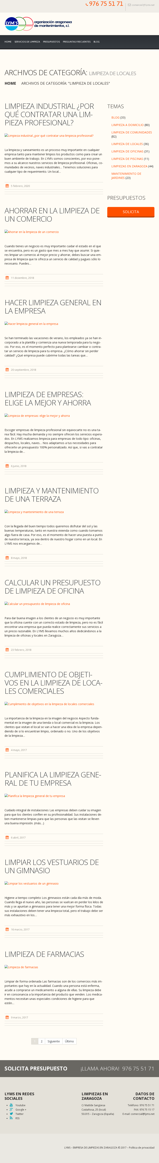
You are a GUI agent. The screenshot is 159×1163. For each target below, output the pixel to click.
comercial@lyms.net (143, 5)
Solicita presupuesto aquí (131, 212)
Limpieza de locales (127, 144)
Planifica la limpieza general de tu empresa (53, 779)
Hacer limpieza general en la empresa (53, 306)
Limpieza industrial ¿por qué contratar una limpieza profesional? (49, 114)
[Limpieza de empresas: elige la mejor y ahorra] (54, 415)
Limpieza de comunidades (131, 132)
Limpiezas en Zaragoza (129, 166)
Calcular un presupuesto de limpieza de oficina (52, 586)
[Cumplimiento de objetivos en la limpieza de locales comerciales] (54, 703)
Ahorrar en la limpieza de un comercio (52, 215)
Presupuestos (51, 41)
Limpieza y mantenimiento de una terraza (52, 495)
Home (8, 41)
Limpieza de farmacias (44, 954)
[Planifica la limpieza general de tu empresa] (54, 795)
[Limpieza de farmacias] (54, 967)
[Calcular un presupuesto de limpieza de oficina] (54, 603)
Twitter (19, 1114)
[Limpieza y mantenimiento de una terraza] (54, 511)
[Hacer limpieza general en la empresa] (54, 323)
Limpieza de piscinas (127, 159)
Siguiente (54, 1041)
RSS (17, 1118)
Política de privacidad (141, 1147)
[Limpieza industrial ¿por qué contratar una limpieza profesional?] (54, 135)
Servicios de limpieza (27, 41)
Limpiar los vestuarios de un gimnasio (52, 866)
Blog (97, 41)
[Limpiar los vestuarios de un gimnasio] (54, 883)
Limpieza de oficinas (127, 151)
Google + (20, 1109)
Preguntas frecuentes (76, 41)
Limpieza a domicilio (127, 125)
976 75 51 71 (106, 3)
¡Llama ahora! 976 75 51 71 (117, 1068)
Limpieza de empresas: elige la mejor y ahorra (48, 398)
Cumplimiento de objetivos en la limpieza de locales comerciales (53, 682)
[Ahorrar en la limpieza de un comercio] (54, 231)
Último (69, 1041)
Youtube (20, 1105)
